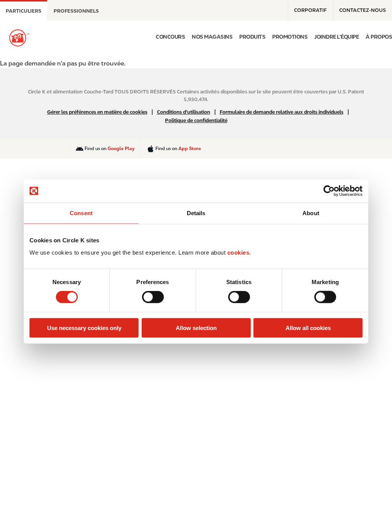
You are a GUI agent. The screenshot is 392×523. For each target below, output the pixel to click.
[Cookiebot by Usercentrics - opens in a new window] (329, 191)
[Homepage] (19, 37)
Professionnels (76, 11)
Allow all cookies (308, 327)
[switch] (153, 297)
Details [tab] (196, 213)
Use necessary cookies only (84, 327)
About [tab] (310, 213)
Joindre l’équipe (336, 37)
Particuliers (23, 11)
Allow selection (196, 327)
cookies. (239, 252)
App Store (189, 148)
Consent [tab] (81, 213)
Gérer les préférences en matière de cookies (97, 112)
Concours (170, 37)
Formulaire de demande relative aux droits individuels (281, 112)
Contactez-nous (362, 10)
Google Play (121, 148)
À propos (379, 37)
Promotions (289, 37)
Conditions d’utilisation (183, 112)
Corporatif (310, 10)
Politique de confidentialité (196, 120)
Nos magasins (212, 37)
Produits (252, 37)
